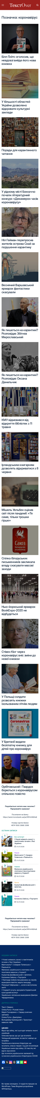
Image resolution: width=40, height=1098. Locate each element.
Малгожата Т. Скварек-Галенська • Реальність (23, 856)
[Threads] (14, 1062)
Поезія (16, 853)
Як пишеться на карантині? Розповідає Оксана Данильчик (20, 378)
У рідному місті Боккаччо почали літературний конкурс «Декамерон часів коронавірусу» (20, 197)
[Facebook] (3, 1062)
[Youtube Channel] (25, 1062)
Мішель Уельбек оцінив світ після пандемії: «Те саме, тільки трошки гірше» (17, 515)
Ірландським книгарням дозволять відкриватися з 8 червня (20, 468)
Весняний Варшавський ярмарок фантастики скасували (18, 288)
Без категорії (19, 837)
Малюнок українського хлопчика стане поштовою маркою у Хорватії (24, 871)
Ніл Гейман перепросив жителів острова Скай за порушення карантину (18, 243)
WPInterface (6, 1089)
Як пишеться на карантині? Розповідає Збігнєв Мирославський (20, 333)
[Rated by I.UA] (6, 1068)
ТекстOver (20, 5)
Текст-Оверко (7, 1007)
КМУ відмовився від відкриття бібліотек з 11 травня (17, 423)
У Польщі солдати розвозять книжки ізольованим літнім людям (19, 700)
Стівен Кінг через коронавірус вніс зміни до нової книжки (19, 655)
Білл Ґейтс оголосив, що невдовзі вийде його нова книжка (19, 60)
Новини (17, 867)
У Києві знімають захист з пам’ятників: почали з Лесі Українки (24, 841)
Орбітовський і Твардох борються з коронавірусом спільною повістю (19, 790)
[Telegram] (18, 1062)
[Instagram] (10, 1062)
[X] (7, 1062)
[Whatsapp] (21, 1062)
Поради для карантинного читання (19, 152)
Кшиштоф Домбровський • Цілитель (25, 886)
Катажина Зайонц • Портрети (26, 899)
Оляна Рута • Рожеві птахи (13, 1010)
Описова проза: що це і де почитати (16, 1036)
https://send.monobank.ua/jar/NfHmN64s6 (20, 817)
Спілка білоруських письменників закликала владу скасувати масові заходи (18, 563)
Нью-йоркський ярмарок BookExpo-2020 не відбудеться (18, 610)
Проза (16, 882)
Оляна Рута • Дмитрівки (11, 1017)
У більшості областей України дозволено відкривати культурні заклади (16, 107)
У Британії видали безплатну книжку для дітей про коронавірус (17, 745)
